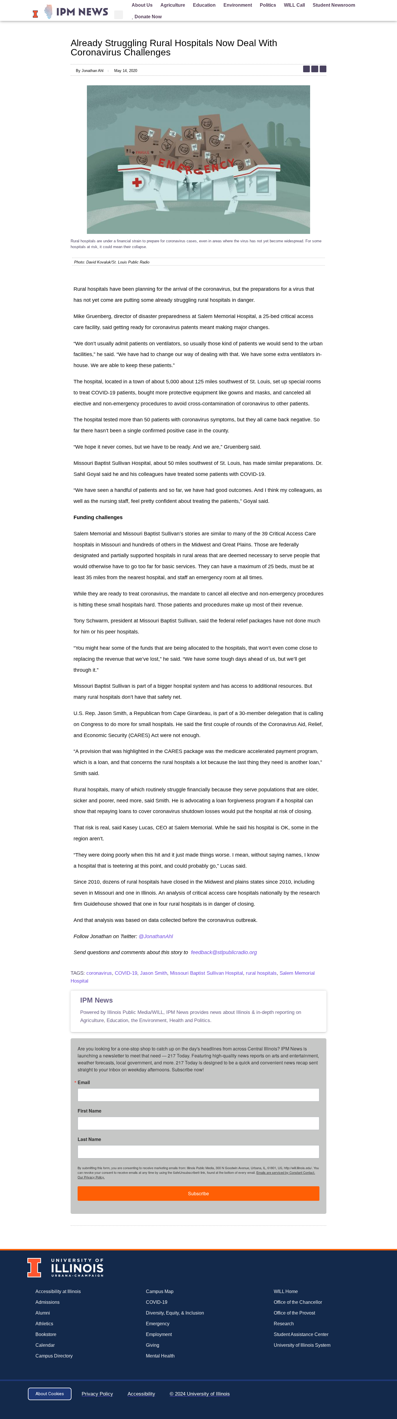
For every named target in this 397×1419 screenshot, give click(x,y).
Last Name (89, 1139)
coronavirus (99, 973)
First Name (89, 1111)
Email (84, 1082)
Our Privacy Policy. (91, 1177)
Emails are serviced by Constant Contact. (285, 1172)
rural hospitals (261, 973)
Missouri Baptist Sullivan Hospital (206, 973)
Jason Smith (153, 973)
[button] (118, 14)
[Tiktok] (306, 69)
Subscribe (198, 1193)
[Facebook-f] (323, 69)
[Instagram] (314, 69)
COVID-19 (126, 973)
